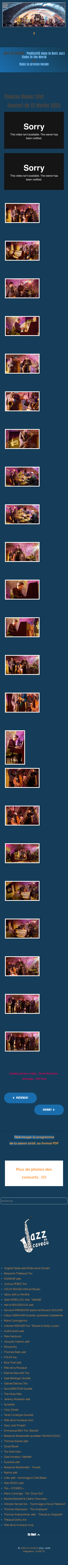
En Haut (32, 1534)
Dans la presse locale (34, 64)
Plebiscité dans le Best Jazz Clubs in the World (43, 55)
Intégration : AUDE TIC (34, 1551)
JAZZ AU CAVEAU (29, 1548)
